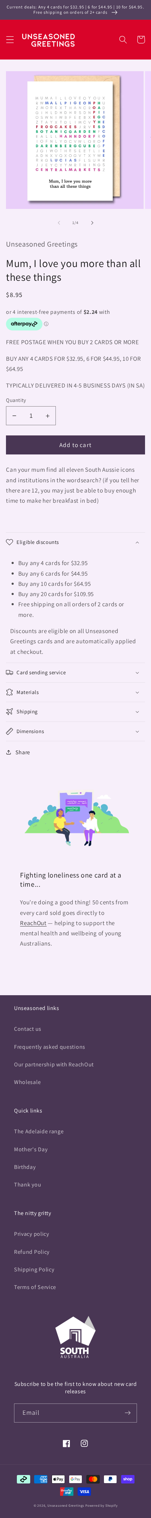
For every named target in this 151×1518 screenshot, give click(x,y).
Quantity (16, 400)
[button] (10, 40)
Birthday (25, 1167)
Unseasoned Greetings (65, 1505)
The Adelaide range (39, 1131)
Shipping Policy (34, 1269)
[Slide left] (59, 223)
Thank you (27, 1184)
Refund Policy (32, 1252)
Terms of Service (35, 1287)
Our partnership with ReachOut (54, 1064)
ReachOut (33, 923)
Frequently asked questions (49, 1047)
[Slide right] (92, 223)
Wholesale (27, 1082)
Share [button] (22, 752)
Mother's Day (30, 1149)
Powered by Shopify (101, 1505)
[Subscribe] (128, 1413)
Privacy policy (31, 1234)
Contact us (27, 1029)
